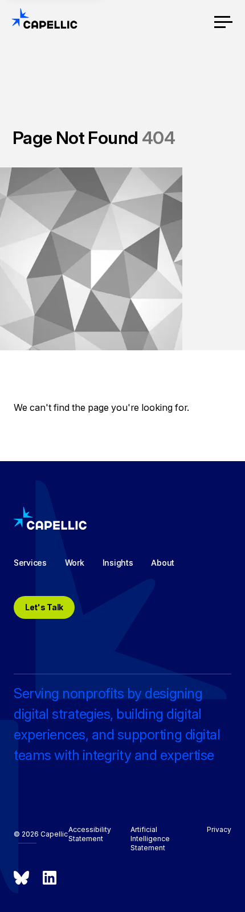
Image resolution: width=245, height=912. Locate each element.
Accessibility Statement (89, 834)
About (162, 562)
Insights (118, 562)
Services (30, 562)
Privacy (219, 829)
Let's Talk (44, 607)
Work (74, 562)
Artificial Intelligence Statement (150, 838)
